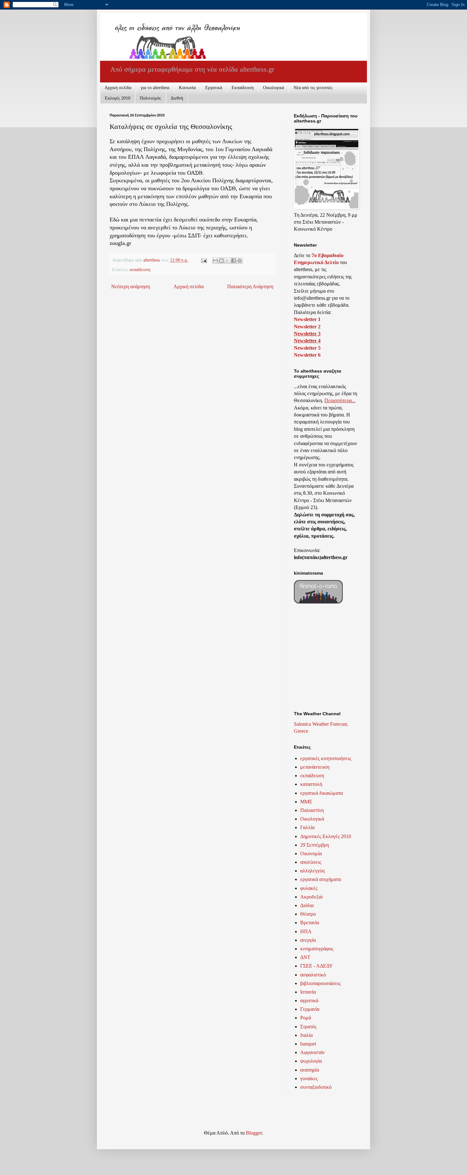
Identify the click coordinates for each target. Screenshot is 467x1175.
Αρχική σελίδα (118, 87)
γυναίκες (309, 1078)
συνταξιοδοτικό (316, 1087)
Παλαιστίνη (312, 810)
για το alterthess (155, 87)
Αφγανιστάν (312, 1052)
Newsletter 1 (307, 319)
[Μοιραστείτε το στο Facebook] (233, 260)
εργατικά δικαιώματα (321, 793)
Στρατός (308, 1026)
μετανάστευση (314, 767)
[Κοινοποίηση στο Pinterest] (239, 260)
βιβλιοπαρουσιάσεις (320, 983)
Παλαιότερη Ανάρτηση (250, 286)
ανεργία (308, 940)
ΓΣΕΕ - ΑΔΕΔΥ (316, 966)
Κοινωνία (187, 87)
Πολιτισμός (150, 98)
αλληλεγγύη (312, 870)
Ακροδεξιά (311, 896)
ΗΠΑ (306, 931)
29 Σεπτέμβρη (314, 845)
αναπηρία (309, 1070)
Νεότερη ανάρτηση (130, 286)
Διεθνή (177, 98)
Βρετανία (309, 922)
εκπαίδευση (139, 269)
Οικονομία (311, 853)
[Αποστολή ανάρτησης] (203, 259)
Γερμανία (309, 1009)
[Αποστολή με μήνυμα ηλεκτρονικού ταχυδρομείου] (215, 260)
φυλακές (308, 888)
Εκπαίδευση (243, 87)
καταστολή (311, 784)
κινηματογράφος (316, 948)
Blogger (254, 1133)
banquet (308, 1043)
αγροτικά (309, 1000)
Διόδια (307, 905)
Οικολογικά (273, 87)
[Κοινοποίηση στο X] (227, 260)
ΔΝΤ (305, 957)
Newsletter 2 (307, 326)
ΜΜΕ (306, 801)
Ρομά (305, 1017)
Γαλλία (307, 827)
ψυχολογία (311, 1061)
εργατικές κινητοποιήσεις (325, 758)
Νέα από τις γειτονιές (313, 87)
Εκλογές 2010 (117, 98)
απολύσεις (310, 862)
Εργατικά (213, 87)
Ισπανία (308, 992)
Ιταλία (306, 1035)
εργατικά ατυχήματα (320, 879)
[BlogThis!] (221, 260)
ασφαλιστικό (313, 974)
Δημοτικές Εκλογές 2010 (325, 836)
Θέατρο (308, 914)
